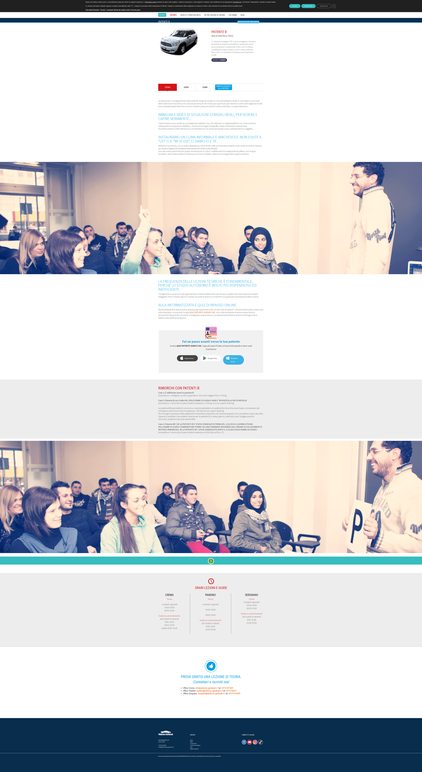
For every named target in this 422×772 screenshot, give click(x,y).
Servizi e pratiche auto (190, 15)
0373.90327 (231, 690)
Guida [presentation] (186, 87)
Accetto (294, 6)
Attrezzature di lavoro (214, 15)
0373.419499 (234, 693)
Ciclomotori (193, 743)
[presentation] (223, 87)
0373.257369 (227, 688)
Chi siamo (233, 15)
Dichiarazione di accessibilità (212, 756)
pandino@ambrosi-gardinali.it (209, 690)
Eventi (162, 15)
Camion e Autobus (195, 745)
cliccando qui (237, 2)
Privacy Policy (191, 756)
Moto (191, 742)
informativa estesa (150, 2)
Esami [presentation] (205, 87)
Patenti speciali (194, 749)
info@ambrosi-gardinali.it (206, 688)
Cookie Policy (199, 756)
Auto (191, 740)
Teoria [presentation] (167, 87)
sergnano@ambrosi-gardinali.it (211, 693)
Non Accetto (308, 6)
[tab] (167, 88)
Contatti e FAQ (164, 19)
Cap (191, 747)
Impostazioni (324, 6)
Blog (243, 15)
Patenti (173, 15)
